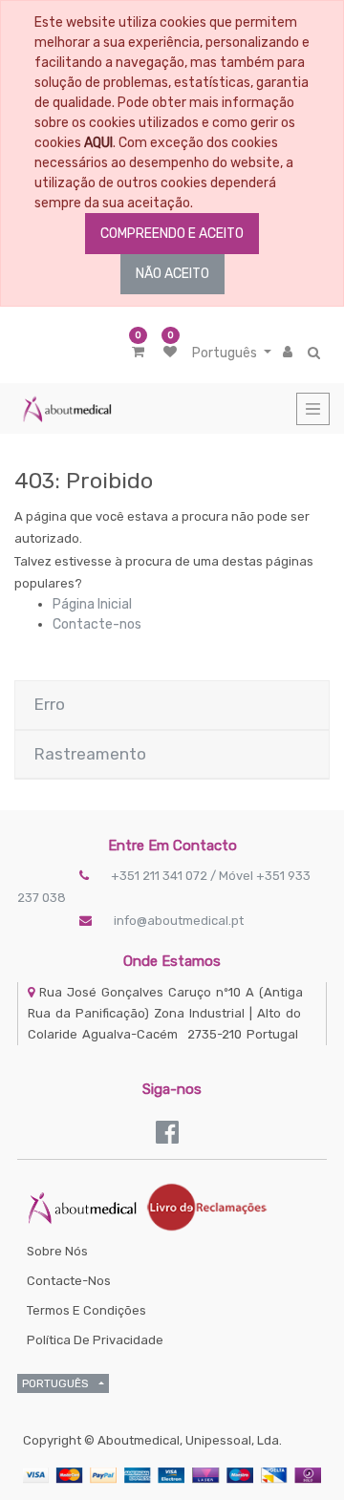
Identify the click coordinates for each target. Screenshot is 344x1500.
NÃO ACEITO (172, 274)
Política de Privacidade (95, 1340)
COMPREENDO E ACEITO (172, 233)
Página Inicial (92, 604)
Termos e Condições (86, 1310)
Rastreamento (90, 753)
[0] (138, 352)
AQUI (98, 143)
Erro (49, 704)
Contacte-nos (97, 624)
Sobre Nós (57, 1251)
